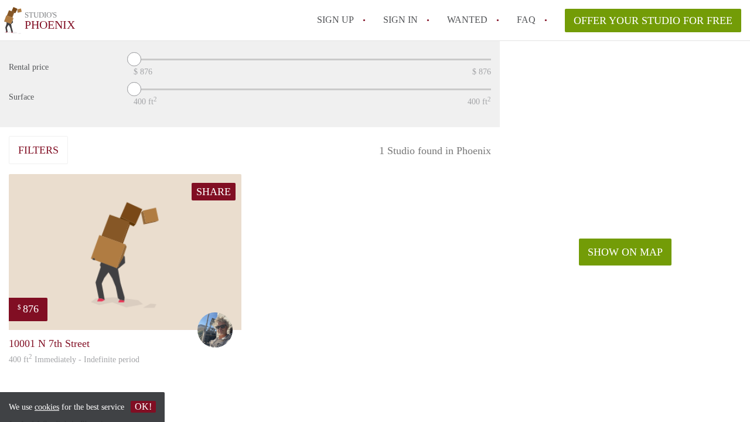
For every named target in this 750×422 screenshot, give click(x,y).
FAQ (526, 20)
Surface (21, 97)
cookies (47, 407)
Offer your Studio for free (653, 20)
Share (213, 192)
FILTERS (38, 150)
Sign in (400, 20)
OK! (143, 406)
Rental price (29, 67)
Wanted (467, 20)
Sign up (335, 20)
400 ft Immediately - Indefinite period (74, 359)
